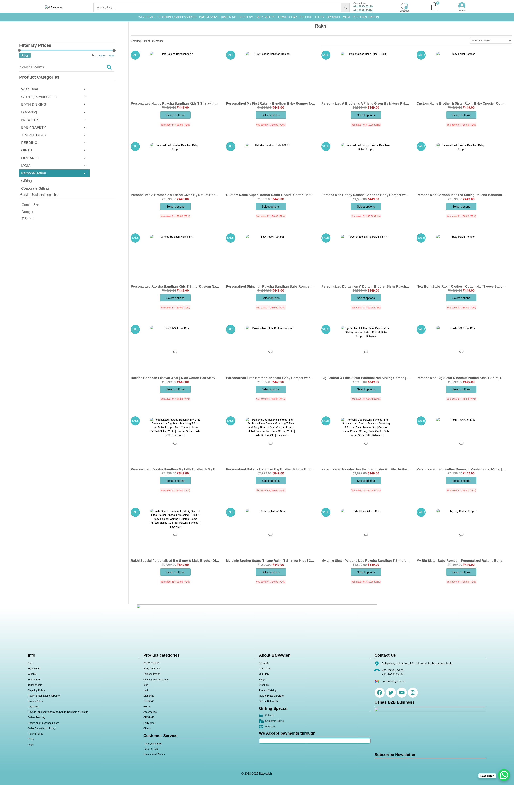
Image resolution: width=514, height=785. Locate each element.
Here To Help (150, 749)
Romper (27, 212)
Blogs (262, 679)
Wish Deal (29, 89)
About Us (264, 663)
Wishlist (32, 674)
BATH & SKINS (208, 17)
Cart (30, 663)
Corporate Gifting (35, 188)
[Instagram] (413, 693)
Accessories (150, 712)
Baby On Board (151, 668)
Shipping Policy (36, 690)
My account (34, 668)
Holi (145, 690)
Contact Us (265, 668)
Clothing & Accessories (177, 17)
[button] (54, 89)
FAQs (31, 739)
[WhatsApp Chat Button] (504, 775)
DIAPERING (228, 17)
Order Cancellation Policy (42, 728)
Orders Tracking (36, 717)
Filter (25, 55)
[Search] (109, 67)
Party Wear (149, 723)
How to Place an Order (271, 695)
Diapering (29, 112)
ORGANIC (333, 17)
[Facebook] (380, 693)
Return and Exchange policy (43, 723)
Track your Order (152, 743)
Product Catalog (268, 690)
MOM (346, 17)
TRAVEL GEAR (287, 17)
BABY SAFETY (265, 17)
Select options (175, 115)
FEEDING (306, 17)
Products (264, 685)
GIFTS (319, 17)
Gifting (26, 181)
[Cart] (434, 6)
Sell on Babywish (268, 701)
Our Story (264, 674)
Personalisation (366, 17)
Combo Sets (30, 205)
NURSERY (246, 17)
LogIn (31, 744)
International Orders (154, 754)
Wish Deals (146, 17)
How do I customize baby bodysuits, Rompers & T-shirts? (58, 712)
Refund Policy (35, 733)
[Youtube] (402, 693)
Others (147, 728)
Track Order (34, 679)
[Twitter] (391, 693)
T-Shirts (27, 219)
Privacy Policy (35, 701)
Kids (145, 685)
